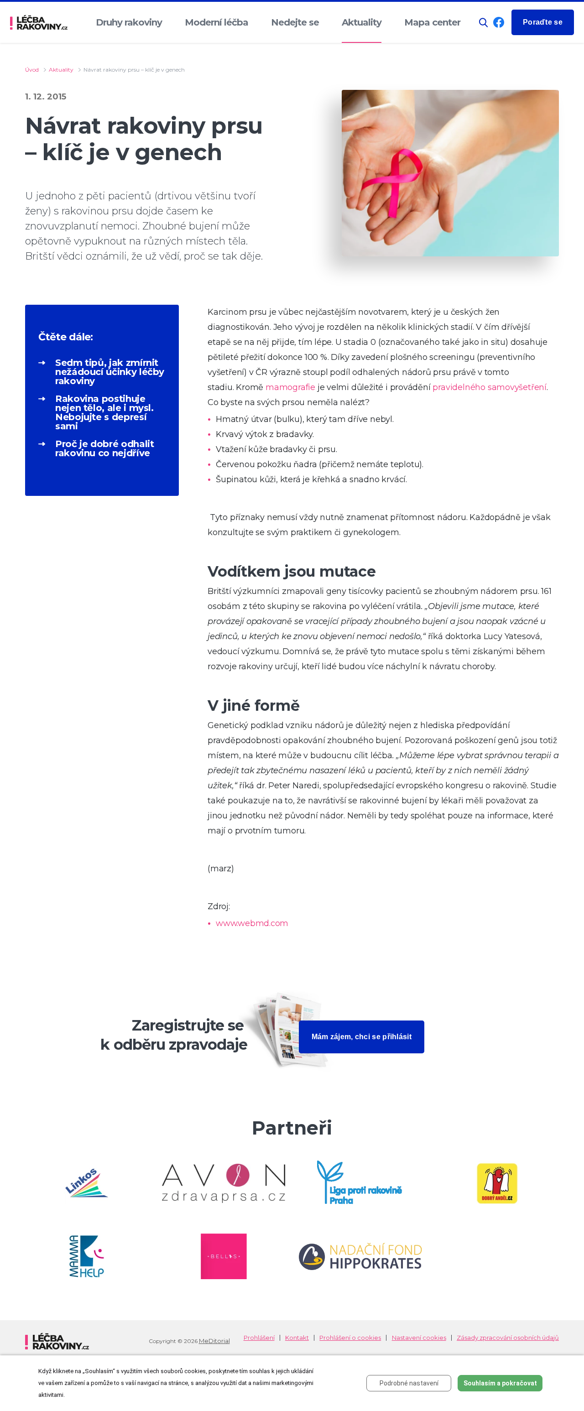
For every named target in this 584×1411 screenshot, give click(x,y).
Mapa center (432, 22)
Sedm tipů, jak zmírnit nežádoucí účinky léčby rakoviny (109, 371)
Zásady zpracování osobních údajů (508, 1338)
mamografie (290, 387)
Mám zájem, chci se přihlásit (362, 1037)
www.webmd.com (252, 923)
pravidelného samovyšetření (489, 387)
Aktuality (361, 22)
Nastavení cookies (419, 1338)
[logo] (39, 22)
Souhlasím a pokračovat (500, 1383)
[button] (483, 22)
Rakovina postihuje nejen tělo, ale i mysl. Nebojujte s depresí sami (104, 412)
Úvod (32, 69)
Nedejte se (295, 22)
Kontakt (297, 1338)
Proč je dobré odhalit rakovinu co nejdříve (104, 448)
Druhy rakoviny (129, 22)
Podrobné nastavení (409, 1383)
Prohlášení (259, 1338)
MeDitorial (214, 1340)
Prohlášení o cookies (350, 1338)
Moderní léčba (216, 22)
